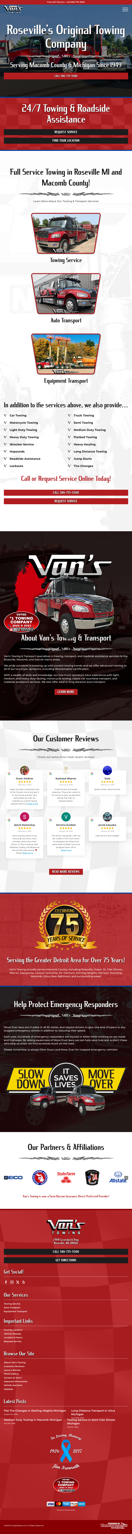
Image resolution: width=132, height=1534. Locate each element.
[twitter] (17, 1282)
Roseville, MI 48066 (66, 1243)
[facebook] (6, 1282)
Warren (14, 972)
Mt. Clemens (67, 972)
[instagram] (12, 1282)
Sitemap (60, 1510)
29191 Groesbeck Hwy (66, 1240)
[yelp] (23, 1282)
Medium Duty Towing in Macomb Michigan (33, 1419)
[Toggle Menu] (125, 9)
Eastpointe (27, 972)
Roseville (87, 969)
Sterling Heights (86, 972)
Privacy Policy (70, 1510)
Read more (32, 804)
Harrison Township (110, 972)
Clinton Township (46, 972)
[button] (6, 1178)
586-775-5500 (78, 2)
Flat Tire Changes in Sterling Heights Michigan (35, 1410)
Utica (46, 976)
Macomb (36, 976)
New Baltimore (60, 976)
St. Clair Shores (112, 969)
